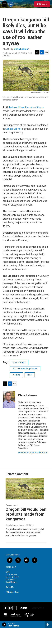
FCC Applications (12, 592)
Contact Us (10, 587)
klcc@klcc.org (11, 582)
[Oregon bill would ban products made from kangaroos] (25, 488)
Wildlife (16, 375)
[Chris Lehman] (9, 399)
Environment (19, 362)
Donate (43, 4)
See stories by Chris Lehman (33, 452)
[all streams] (48, 624)
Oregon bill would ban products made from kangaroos (26, 514)
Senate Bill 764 (13, 128)
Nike (29, 375)
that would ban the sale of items (26, 107)
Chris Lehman (21, 49)
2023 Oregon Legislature (25, 369)
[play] (4, 624)
